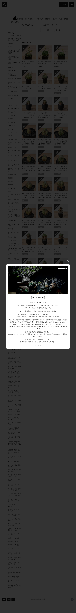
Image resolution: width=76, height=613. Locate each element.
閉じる (68, 261)
